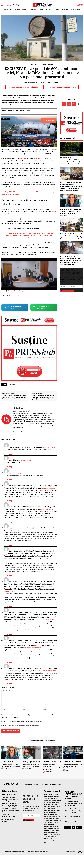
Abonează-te (66, 291)
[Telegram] (24, 431)
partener (12, 384)
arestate (37, 158)
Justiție (35, 64)
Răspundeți (8, 454)
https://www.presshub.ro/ (21, 411)
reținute (23, 158)
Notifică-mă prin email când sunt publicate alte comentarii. (22, 721)
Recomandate (46, 64)
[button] (16, 5)
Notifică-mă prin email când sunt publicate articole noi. (21, 726)
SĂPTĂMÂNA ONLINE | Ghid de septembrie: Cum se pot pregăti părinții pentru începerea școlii (71, 236)
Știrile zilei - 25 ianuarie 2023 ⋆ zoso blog (25, 447)
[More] (78, 104)
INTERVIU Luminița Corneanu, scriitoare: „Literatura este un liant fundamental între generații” (71, 212)
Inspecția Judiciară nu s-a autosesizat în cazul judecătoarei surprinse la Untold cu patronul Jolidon (31, 764)
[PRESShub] (6, 419)
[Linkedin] (21, 431)
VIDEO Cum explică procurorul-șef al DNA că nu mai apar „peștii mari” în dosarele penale (14, 397)
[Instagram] (17, 431)
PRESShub (40, 82)
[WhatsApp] (74, 104)
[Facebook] (13, 431)
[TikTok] (28, 431)
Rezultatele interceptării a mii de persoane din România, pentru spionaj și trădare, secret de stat (43, 397)
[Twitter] (69, 104)
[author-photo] (2, 768)
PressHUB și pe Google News (18, 291)
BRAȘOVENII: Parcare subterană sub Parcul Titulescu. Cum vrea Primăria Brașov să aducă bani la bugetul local (71, 161)
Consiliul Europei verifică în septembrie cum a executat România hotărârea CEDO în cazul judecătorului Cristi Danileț (72, 765)
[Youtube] (31, 431)
